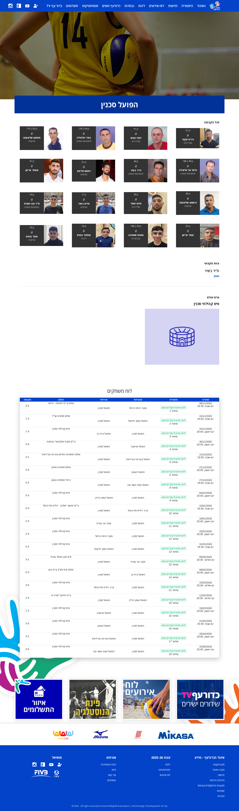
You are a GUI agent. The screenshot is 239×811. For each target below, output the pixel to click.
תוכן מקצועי (218, 764)
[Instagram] (10, 6)
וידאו (114, 769)
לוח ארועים (165, 775)
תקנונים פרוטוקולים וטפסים (211, 785)
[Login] (36, 6)
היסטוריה (187, 6)
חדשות (172, 6)
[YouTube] (27, 6)
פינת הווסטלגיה (108, 764)
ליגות (141, 6)
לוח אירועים (156, 6)
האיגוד (201, 6)
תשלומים (72, 6)
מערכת (220, 796)
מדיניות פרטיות (217, 780)
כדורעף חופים (111, 6)
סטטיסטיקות (90, 6)
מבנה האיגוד (218, 769)
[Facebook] (19, 6)
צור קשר (112, 775)
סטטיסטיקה (164, 769)
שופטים (220, 790)
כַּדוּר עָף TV (54, 6)
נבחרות (129, 6)
